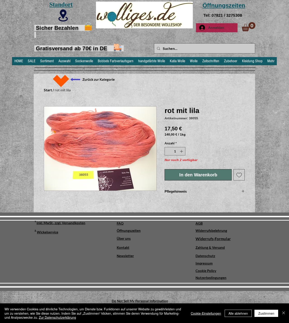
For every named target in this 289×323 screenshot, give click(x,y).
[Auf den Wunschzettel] (239, 174)
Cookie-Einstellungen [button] (206, 313)
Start (48, 90)
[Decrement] (168, 151)
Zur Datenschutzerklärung (57, 317)
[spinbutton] (175, 151)
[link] (248, 26)
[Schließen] (283, 313)
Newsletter (125, 256)
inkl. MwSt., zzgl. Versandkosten (61, 223)
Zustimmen (266, 313)
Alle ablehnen (238, 313)
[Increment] (182, 151)
